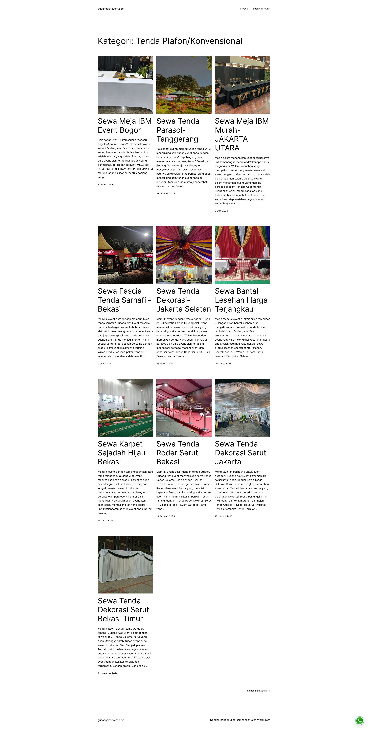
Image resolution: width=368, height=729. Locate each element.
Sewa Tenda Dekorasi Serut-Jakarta (242, 452)
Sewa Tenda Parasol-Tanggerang (177, 130)
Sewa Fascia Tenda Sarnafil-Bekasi (124, 300)
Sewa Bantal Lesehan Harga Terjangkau (241, 300)
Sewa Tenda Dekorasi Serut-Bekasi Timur (125, 609)
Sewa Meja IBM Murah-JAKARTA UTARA (242, 134)
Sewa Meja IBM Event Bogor (125, 125)
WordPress (263, 719)
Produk (244, 8)
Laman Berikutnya (258, 690)
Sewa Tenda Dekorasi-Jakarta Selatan (183, 300)
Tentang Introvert (260, 8)
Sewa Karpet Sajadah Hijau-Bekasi (123, 452)
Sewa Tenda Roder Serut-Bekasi (179, 452)
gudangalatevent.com (111, 8)
